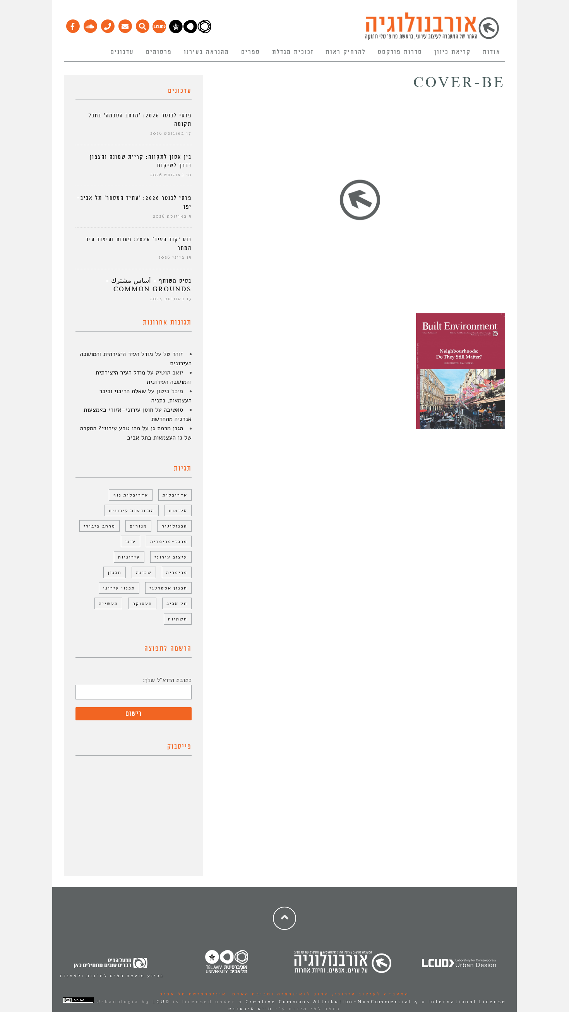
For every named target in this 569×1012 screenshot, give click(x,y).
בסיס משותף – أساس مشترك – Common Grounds (149, 285)
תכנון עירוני (119, 588)
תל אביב (176, 603)
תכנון (115, 572)
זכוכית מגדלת (293, 52)
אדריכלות (175, 495)
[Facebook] (72, 24)
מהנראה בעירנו (206, 52)
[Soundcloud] (90, 24)
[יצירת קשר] (107, 24)
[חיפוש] (142, 24)
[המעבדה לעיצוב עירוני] (159, 31)
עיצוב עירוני (170, 557)
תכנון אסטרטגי (168, 588)
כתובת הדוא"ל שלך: (167, 680)
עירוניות (129, 557)
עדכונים (122, 52)
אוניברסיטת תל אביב (193, 994)
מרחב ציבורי (99, 526)
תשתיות (177, 619)
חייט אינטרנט (250, 1008)
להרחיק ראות (346, 52)
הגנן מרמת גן (167, 428)
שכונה (144, 572)
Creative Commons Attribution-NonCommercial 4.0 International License (375, 1001)
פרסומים (159, 52)
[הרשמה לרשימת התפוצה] (125, 24)
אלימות (178, 510)
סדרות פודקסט (400, 52)
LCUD (161, 1001)
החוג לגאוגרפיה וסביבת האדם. (277, 994)
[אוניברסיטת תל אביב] (190, 31)
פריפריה (176, 572)
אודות (491, 52)
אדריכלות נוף (130, 495)
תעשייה (108, 603)
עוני (130, 541)
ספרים (250, 52)
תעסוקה (142, 603)
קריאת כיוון (452, 52)
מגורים (138, 526)
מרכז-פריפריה (168, 541)
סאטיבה (173, 409)
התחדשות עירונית (131, 510)
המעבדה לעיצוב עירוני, (369, 994)
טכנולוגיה (174, 526)
